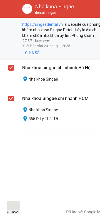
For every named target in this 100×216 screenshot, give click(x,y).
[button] (9, 9)
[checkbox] (11, 25)
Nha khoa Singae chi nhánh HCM (55, 98)
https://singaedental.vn (42, 24)
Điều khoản (11, 212)
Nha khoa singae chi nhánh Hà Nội (57, 67)
